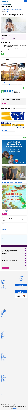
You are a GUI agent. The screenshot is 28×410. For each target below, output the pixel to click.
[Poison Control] (13, 120)
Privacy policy (20, 278)
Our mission (2, 279)
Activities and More (8, 9)
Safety (2, 383)
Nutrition (2, 318)
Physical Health (3, 340)
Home (1, 4)
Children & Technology (3, 288)
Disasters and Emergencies (4, 289)
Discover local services (3, 278)
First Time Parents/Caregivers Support (9, 218)
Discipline (2, 313)
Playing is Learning (3, 361)
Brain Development (12, 9)
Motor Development (3, 317)
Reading (2, 362)
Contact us (2, 283)
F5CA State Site (3, 280)
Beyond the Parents (3, 310)
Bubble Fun (4, 229)
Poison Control (5, 130)
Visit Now (4, 213)
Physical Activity (10, 84)
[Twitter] (21, 276)
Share (8, 11)
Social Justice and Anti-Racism (4, 393)
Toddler (8, 84)
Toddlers (2, 306)
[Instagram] (22, 276)
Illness (2, 314)
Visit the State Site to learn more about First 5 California (21, 288)
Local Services (3, 315)
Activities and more (5, 4)
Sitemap (21, 280)
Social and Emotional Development (18, 9)
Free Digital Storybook (6, 211)
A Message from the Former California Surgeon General (12, 182)
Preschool (5, 84)
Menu (26, 0)
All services (2, 286)
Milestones (2, 316)
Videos (2, 396)
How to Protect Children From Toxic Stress (20, 285)
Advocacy (2, 281)
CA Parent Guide (20, 292)
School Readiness (3, 384)
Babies (2, 305)
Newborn (4, 9)
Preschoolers (2, 307)
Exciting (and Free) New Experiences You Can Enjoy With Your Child (13, 82)
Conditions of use (21, 279)
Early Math (2, 333)
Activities (3, 84)
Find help (2, 285)
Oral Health (2, 319)
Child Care (2, 312)
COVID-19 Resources (3, 287)
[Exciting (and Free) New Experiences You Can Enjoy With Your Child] (13, 72)
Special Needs (3, 394)
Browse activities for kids (4, 277)
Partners (2, 282)
